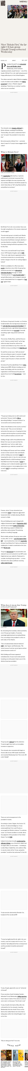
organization (6, 176)
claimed (11, 741)
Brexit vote (7, 547)
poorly (2, 268)
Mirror (19, 418)
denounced (10, 551)
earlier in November (18, 525)
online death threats (6, 563)
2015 (20, 455)
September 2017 (22, 523)
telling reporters (22, 996)
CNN (23, 253)
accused (16, 330)
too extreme (17, 374)
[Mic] (3, 3)
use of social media (18, 275)
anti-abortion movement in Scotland (13, 326)
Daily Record (23, 348)
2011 (24, 365)
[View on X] (14, 709)
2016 (21, 461)
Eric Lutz (4, 60)
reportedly (24, 541)
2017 (7, 468)
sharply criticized (17, 128)
